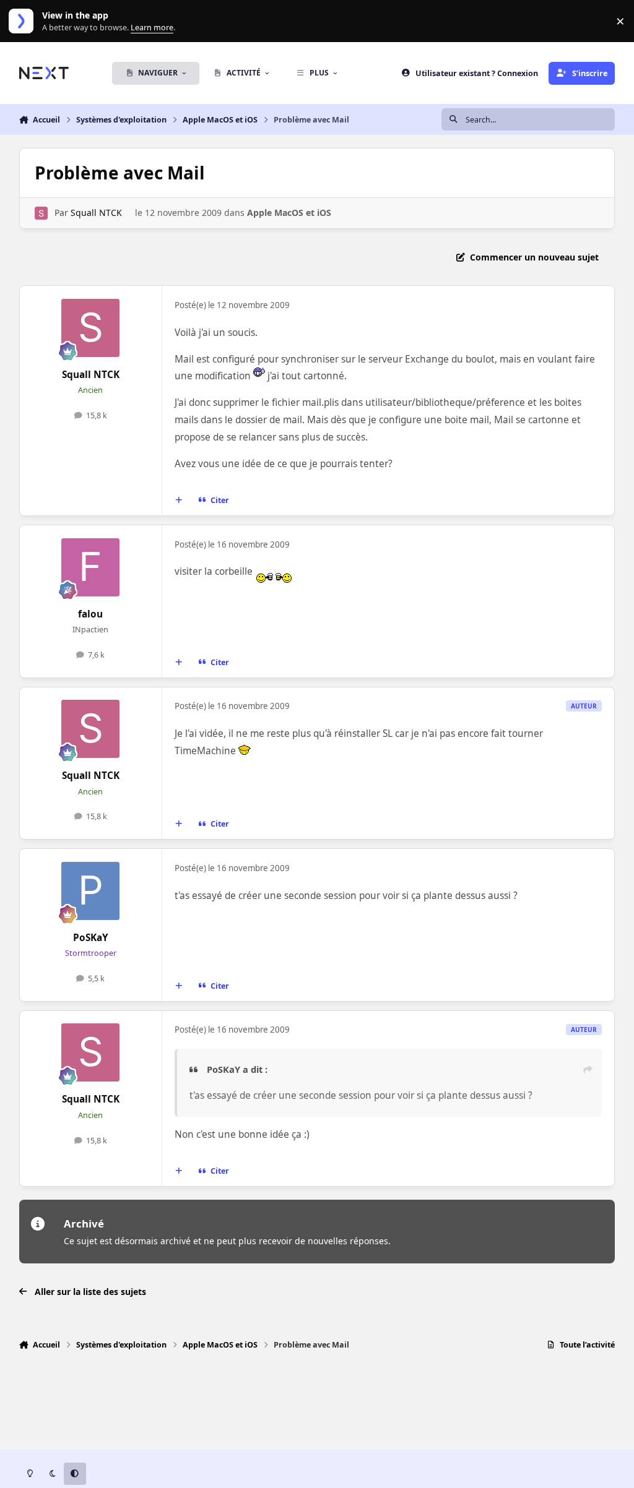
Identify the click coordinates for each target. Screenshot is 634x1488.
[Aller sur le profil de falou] (90, 567)
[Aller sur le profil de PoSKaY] (90, 891)
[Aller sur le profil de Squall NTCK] (41, 213)
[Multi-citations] (178, 500)
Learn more (24, 21)
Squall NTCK (96, 212)
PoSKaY (90, 937)
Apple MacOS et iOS (289, 212)
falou (90, 614)
